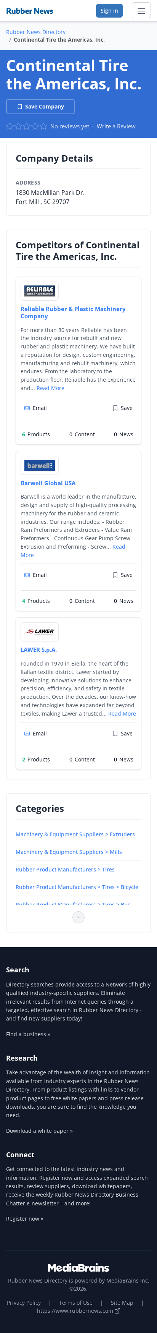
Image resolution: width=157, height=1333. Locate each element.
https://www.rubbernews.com (76, 1310)
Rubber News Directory (36, 32)
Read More (50, 388)
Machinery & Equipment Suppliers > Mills (69, 851)
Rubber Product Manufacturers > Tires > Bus (73, 904)
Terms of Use (76, 1302)
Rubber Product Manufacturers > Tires (65, 869)
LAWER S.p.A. (39, 649)
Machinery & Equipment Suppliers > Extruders (75, 834)
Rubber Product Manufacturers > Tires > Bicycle (77, 887)
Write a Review (116, 126)
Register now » (24, 1218)
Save (127, 407)
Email (40, 407)
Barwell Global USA (48, 483)
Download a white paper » (39, 1130)
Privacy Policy (24, 1302)
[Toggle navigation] (141, 10)
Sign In (109, 10)
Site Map (122, 1302)
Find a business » (28, 1034)
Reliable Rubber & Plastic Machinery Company (73, 312)
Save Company (44, 106)
